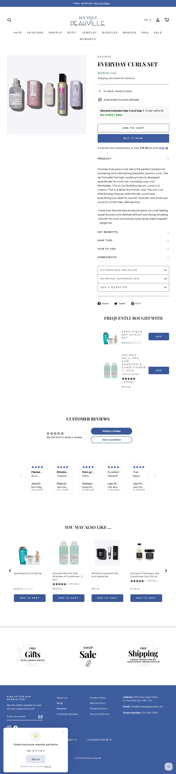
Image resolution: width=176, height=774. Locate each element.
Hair (18, 32)
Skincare (35, 32)
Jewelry (89, 32)
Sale (158, 32)
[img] (37, 467)
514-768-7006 (140, 713)
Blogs (60, 703)
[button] (147, 20)
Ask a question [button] (111, 439)
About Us (62, 698)
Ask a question (114, 287)
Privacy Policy (98, 698)
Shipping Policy (98, 708)
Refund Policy (98, 703)
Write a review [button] (111, 431)
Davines (105, 57)
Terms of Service (99, 714)
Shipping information (119, 279)
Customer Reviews (67, 714)
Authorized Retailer (119, 270)
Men (145, 32)
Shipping (103, 78)
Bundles (110, 32)
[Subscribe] (40, 717)
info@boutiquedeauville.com (143, 706)
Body (72, 32)
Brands (129, 32)
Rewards (88, 39)
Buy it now (133, 138)
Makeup (55, 32)
